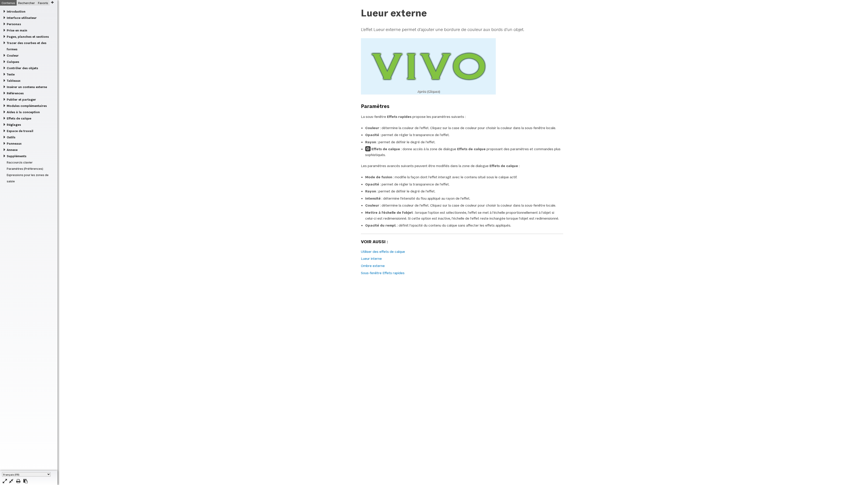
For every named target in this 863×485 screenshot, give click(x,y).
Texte (11, 74)
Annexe (12, 150)
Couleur (13, 55)
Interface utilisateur (22, 18)
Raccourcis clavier (20, 162)
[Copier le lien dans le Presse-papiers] (25, 481)
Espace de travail (20, 131)
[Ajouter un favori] (52, 2)
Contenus (8, 3)
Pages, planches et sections (28, 37)
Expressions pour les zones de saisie (28, 178)
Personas (14, 24)
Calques (13, 62)
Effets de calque (19, 118)
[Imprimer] (18, 481)
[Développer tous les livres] (5, 481)
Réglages (14, 125)
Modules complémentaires (27, 106)
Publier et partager (21, 99)
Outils (11, 137)
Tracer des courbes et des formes (26, 46)
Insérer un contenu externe (27, 87)
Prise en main (17, 30)
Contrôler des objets (22, 68)
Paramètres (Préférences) (25, 169)
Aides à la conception (23, 112)
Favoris (43, 3)
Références (15, 93)
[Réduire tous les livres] (11, 481)
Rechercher (26, 3)
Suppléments (16, 156)
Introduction (16, 11)
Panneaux (14, 143)
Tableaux (13, 81)
